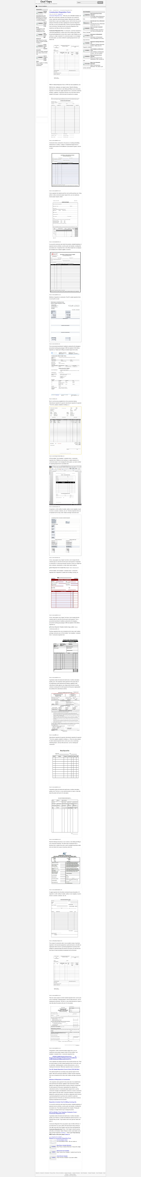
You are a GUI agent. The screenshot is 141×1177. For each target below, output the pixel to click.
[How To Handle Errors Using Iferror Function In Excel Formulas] (39, 23)
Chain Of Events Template (62, 1156)
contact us (67, 1134)
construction (53, 1136)
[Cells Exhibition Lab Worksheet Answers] (86, 50)
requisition (60, 1136)
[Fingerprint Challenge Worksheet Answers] (86, 42)
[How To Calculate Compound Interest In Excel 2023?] (86, 28)
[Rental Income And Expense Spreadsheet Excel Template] (39, 45)
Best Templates (84, 1173)
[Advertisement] (42, 93)
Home (50, 10)
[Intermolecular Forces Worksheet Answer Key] (86, 23)
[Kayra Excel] (46, 4)
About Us (37, 1173)
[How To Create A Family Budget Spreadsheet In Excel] (39, 57)
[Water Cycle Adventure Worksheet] (86, 63)
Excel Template (99, 1173)
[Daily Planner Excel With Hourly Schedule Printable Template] (39, 34)
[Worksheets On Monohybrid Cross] (86, 35)
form (57, 1136)
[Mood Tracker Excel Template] (53, 1151)
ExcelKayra (63, 1132)
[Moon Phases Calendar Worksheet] (53, 1146)
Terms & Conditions (43, 6)
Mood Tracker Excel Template (63, 1150)
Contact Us (42, 1173)
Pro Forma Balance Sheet (62, 1140)
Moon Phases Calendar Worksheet (64, 1145)
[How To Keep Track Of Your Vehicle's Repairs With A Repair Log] (86, 14)
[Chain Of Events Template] (53, 1157)
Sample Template (67, 1173)
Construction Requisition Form (55, 15)
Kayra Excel (74, 1175)
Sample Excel (56, 10)
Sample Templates (76, 1173)
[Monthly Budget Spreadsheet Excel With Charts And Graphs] (39, 12)
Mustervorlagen (73, 1174)
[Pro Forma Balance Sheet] (53, 1143)
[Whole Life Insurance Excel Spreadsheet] (86, 56)
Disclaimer (47, 1173)
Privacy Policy (52, 1173)
